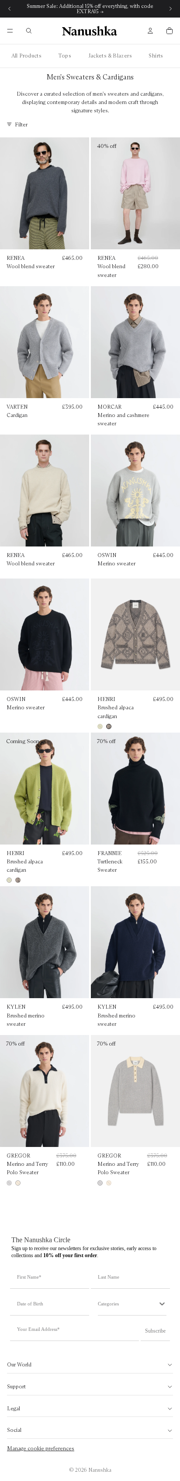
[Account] (150, 30)
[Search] (28, 30)
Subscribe (155, 1331)
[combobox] (128, 1304)
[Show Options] (162, 1304)
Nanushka (99, 1470)
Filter (21, 124)
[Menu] (10, 31)
